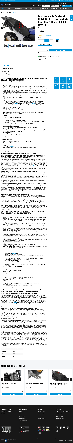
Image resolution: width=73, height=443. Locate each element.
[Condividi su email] (6, 74)
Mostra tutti (67, 6)
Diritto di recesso (66, 438)
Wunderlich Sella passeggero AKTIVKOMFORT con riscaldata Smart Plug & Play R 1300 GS (59, 384)
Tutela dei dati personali (54, 438)
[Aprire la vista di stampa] (9, 74)
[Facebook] (57, 428)
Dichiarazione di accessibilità (65, 440)
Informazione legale (34, 438)
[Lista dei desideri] (58, 3)
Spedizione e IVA (41, 413)
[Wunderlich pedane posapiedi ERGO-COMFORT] (36, 375)
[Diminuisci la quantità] (39, 50)
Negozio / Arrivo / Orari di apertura (62, 411)
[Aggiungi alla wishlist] (22, 391)
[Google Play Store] (24, 431)
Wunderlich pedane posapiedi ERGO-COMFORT (34, 383)
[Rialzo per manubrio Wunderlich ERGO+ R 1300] (12, 375)
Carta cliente (21, 413)
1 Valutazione (48, 35)
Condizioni (43, 438)
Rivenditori (40, 414)
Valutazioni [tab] (6, 71)
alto (51, 41)
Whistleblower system (60, 418)
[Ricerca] (56, 3)
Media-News (3, 414)
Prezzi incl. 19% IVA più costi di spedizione (48, 33)
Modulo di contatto (59, 416)
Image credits (22, 418)
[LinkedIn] (67, 428)
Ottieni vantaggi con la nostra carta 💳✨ (9, 1)
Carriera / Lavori (22, 416)
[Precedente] (2, 28)
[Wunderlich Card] (6, 430)
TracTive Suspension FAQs (24, 420)
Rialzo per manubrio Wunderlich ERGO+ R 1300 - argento (11, 384)
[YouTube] (64, 428)
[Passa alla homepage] (7, 4)
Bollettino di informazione (6, 411)
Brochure (3, 413)
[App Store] (24, 428)
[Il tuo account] (61, 3)
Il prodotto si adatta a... (45, 44)
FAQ (38, 416)
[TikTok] (57, 431)
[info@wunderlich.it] (71, 19)
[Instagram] (60, 428)
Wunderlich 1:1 (59, 413)
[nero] (57, 40)
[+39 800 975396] (71, 16)
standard (40, 41)
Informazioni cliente (41, 411)
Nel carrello (60, 50)
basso (46, 41)
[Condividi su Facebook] (2, 74)
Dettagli (12, 394)
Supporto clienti (59, 414)
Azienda (20, 414)
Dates (20, 411)
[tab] (36, 65)
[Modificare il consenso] (6, 440)
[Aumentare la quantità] (47, 50)
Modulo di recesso (41, 418)
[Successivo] (34, 28)
